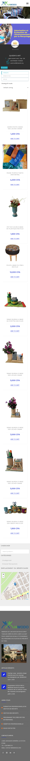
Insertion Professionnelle (13, 724)
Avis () (5, 79)
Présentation (7, 76)
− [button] (3, 577)
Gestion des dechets (10, 713)
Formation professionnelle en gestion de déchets (14, 708)
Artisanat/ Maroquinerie (9, 564)
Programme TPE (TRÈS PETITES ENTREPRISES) (14, 718)
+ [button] (3, 574)
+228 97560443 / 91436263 (16, 60)
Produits (5, 72)
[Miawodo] (9, 3)
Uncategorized (6, 560)
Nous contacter (9, 728)
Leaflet (27, 599)
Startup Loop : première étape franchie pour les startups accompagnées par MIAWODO (17, 675)
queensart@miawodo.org (16, 63)
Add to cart (15, 138)
